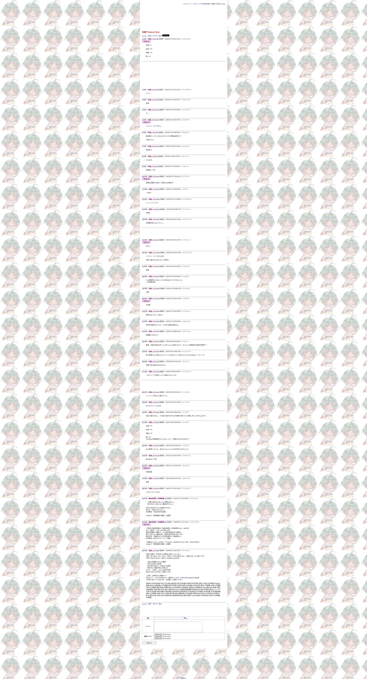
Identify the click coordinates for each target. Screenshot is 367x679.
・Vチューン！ (187, 4)
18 (143, 276)
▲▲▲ (144, 36)
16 (143, 252)
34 (143, 445)
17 (143, 266)
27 (143, 371)
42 (143, 522)
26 (143, 361)
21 (143, 311)
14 (143, 219)
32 (143, 412)
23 (143, 331)
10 (143, 176)
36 (143, 465)
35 (143, 455)
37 (143, 478)
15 (143, 240)
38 (143, 488)
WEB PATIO (183, 678)
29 (143, 402)
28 (143, 392)
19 (143, 288)
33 (143, 422)
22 (143, 321)
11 (143, 189)
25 (143, 351)
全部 (149, 36)
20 (143, 298)
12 (143, 199)
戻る (160, 36)
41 (143, 498)
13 (143, 209)
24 (143, 341)
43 (143, 550)
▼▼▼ (155, 36)
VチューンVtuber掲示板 (202, 4)
